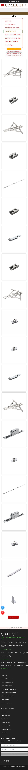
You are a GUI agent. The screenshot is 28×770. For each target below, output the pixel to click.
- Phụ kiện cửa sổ (5, 715)
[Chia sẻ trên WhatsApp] (12, 628)
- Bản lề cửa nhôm (5, 722)
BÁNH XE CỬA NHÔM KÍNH (13, 38)
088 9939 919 (7, 668)
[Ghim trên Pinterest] (18, 628)
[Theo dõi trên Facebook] (2, 761)
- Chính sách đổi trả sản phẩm (8, 689)
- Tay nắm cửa (4, 719)
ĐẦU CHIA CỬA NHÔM (11, 41)
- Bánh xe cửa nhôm (6, 726)
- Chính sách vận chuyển (7, 679)
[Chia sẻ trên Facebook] (14, 628)
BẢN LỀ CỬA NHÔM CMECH (13, 34)
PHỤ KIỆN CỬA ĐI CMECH (12, 28)
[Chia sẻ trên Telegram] (21, 628)
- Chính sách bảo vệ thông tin (8, 692)
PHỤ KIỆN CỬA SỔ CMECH (14, 48)
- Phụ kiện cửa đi (5, 712)
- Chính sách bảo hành (6, 686)
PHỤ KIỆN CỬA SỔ (10, 31)
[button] (2, 5)
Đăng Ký (14, 754)
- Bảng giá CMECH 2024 (7, 696)
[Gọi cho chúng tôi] (5, 761)
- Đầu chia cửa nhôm (6, 729)
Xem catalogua (5, 699)
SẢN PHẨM (8, 21)
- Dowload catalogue (6, 703)
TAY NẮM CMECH (10, 24)
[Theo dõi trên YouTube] (7, 761)
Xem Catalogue (9, 45)
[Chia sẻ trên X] (16, 628)
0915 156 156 (7, 650)
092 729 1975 (7, 659)
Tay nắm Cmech (5, 13)
